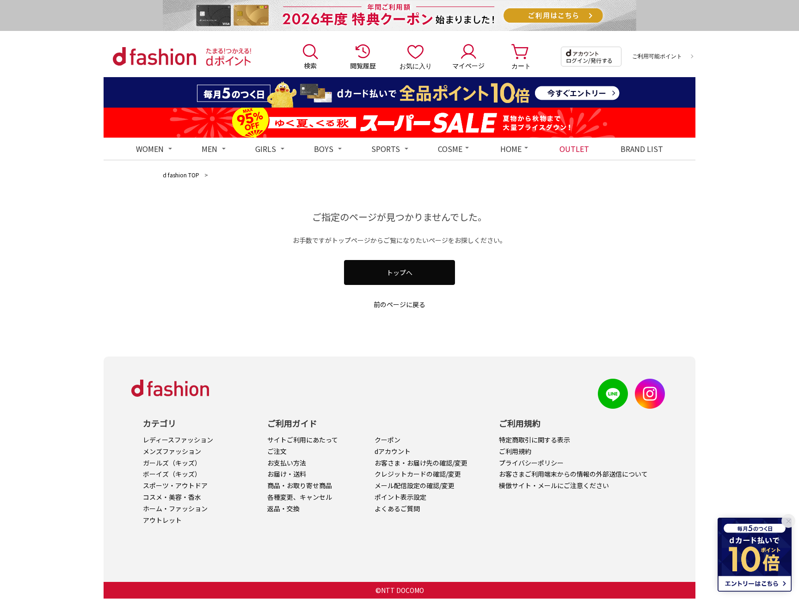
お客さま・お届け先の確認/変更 (421, 462)
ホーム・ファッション (175, 508)
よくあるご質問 (397, 508)
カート (521, 65)
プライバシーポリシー (531, 462)
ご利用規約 (515, 451)
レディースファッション (178, 439)
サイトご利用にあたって (302, 439)
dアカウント (393, 451)
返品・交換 (283, 508)
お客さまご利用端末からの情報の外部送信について (573, 473)
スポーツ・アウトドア (175, 485)
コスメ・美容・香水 (172, 497)
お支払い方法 (286, 462)
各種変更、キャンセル (299, 497)
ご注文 (277, 451)
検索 (310, 65)
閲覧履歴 (363, 65)
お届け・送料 (286, 473)
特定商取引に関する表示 (534, 439)
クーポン (387, 439)
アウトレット (162, 520)
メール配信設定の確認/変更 (415, 485)
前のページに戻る (399, 304)
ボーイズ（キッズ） (172, 473)
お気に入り (416, 65)
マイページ (468, 65)
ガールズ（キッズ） (172, 462)
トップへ (399, 272)
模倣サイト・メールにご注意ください (554, 485)
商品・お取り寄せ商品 (299, 485)
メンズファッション (172, 451)
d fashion (154, 56)
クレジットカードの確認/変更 (418, 473)
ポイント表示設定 (400, 497)
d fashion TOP (181, 175)
